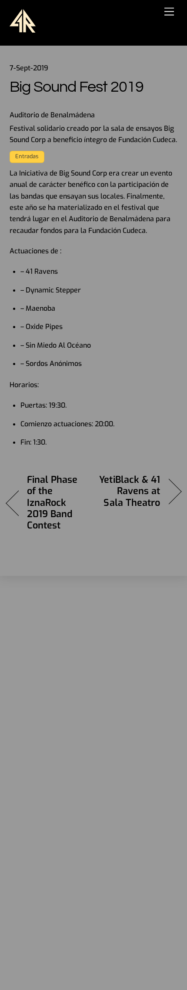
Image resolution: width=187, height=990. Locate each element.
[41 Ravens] (23, 28)
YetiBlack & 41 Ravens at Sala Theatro (129, 491)
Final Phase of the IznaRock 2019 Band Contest (52, 503)
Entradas (26, 156)
